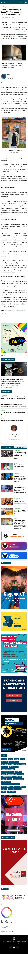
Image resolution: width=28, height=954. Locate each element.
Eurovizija (22, 786)
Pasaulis (10, 759)
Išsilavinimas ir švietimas (7, 776)
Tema (25, 310)
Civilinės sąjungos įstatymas (8, 769)
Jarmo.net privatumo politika (7, 931)
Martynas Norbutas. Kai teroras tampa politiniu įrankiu (20, 512)
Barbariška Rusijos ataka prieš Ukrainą (10, 784)
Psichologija (18, 776)
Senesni (24, 313)
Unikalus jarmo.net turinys (8, 764)
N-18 (9, 791)
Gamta (13, 791)
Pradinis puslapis (5, 7)
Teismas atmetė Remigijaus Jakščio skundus (12, 420)
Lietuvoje (18, 310)
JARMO (4, 2)
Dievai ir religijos (13, 766)
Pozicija (16, 761)
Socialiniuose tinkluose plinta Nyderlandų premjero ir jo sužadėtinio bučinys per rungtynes (13, 405)
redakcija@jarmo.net (15, 439)
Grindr (3, 791)
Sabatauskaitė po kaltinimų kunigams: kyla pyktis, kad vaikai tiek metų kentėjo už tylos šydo (20, 478)
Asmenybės (13, 7)
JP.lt (8, 74)
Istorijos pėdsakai (6, 781)
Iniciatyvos (12, 310)
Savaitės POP (7, 447)
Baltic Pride (14, 786)
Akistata (22, 759)
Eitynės (3, 774)
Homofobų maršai (6, 786)
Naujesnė (4, 313)
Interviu (21, 774)
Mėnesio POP (20, 447)
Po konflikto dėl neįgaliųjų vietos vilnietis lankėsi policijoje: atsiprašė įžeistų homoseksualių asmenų (13, 382)
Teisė (11, 761)
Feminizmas (4, 766)
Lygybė (3, 779)
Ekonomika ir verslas (12, 774)
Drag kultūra (17, 789)
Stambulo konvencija (18, 779)
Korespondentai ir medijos (7, 771)
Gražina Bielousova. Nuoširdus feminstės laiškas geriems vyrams (13, 413)
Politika (16, 759)
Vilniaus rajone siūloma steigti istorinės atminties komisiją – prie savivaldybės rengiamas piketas (13, 397)
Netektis (10, 789)
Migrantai (4, 789)
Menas (21, 310)
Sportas (9, 779)
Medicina (23, 764)
